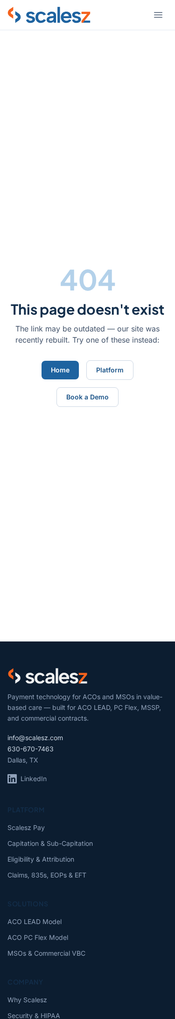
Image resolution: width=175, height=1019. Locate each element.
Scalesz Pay (26, 827)
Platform (110, 370)
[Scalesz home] (49, 15)
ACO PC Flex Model (37, 937)
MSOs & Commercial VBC (46, 953)
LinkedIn (34, 779)
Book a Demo (87, 397)
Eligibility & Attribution (40, 859)
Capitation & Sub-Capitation (50, 843)
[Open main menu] (158, 15)
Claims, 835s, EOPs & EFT (46, 875)
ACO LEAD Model (34, 921)
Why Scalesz (27, 1000)
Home (60, 370)
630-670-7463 (30, 749)
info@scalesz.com (35, 738)
